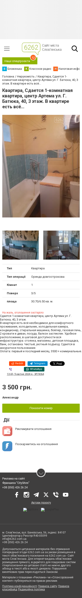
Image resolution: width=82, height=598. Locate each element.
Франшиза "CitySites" (15, 483)
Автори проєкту (41, 502)
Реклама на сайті (13, 478)
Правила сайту (47, 586)
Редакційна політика (31, 589)
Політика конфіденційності (19, 586)
